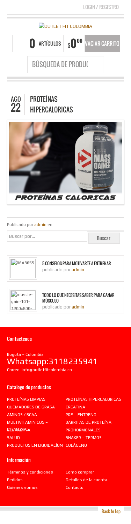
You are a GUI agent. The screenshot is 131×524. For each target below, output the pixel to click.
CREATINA (75, 407)
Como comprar (80, 472)
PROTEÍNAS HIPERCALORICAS (93, 399)
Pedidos (15, 479)
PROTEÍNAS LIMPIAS (26, 399)
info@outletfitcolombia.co (47, 369)
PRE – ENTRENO (81, 414)
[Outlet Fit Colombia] (65, 26)
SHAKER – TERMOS (84, 437)
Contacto (74, 487)
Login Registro (101, 6)
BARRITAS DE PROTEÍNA (88, 422)
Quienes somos (22, 487)
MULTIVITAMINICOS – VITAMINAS (27, 426)
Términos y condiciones (30, 472)
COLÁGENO (76, 445)
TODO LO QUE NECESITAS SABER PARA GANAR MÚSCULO (78, 298)
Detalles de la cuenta (86, 479)
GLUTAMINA (18, 430)
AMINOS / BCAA (22, 414)
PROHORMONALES (83, 430)
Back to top (111, 511)
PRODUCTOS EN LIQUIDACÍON (35, 445)
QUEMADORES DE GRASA (31, 407)
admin (40, 224)
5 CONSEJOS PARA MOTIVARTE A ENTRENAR (76, 263)
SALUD (13, 437)
